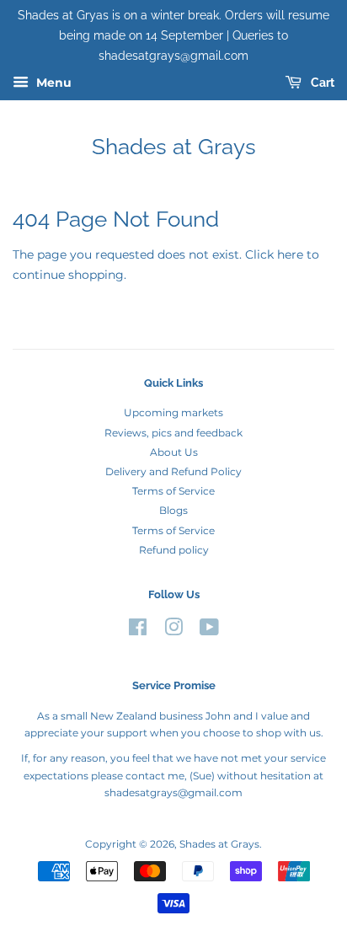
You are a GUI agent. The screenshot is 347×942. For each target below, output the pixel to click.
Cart (321, 83)
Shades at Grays (174, 146)
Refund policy (174, 549)
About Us (174, 452)
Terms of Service (173, 490)
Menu (52, 83)
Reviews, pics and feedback (173, 432)
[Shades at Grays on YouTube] (209, 630)
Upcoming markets (173, 412)
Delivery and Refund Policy (173, 471)
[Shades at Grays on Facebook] (137, 630)
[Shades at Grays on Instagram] (173, 630)
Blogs (173, 510)
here (290, 254)
